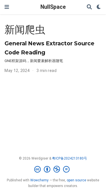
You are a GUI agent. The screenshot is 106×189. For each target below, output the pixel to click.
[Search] (89, 7)
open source (76, 180)
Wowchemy (39, 180)
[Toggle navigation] (7, 7)
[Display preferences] (98, 7)
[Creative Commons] (53, 169)
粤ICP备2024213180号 (69, 158)
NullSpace (53, 7)
